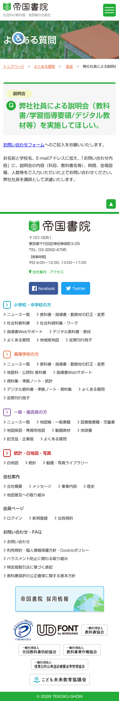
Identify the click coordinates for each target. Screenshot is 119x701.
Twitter (78, 288)
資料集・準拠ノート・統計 (30, 381)
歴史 (69, 66)
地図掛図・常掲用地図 (26, 430)
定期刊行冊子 (80, 340)
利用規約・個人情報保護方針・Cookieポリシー (48, 550)
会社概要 (14, 486)
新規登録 (40, 518)
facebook (46, 288)
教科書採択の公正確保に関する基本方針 (41, 576)
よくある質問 (44, 66)
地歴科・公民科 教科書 (26, 372)
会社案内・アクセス (48, 272)
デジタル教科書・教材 (72, 331)
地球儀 (86, 430)
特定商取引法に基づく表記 (30, 567)
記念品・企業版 (20, 439)
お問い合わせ (18, 541)
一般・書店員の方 (30, 412)
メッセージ (41, 486)
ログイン (14, 518)
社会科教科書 (18, 323)
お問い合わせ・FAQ (22, 532)
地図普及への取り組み (26, 495)
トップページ (13, 66)
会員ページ (13, 509)
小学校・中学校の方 (32, 305)
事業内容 (69, 486)
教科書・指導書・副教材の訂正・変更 (72, 314)
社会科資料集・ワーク (59, 323)
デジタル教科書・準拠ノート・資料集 (39, 389)
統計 (32, 463)
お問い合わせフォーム (23, 145)
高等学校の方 (26, 354)
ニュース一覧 (18, 314)
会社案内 (11, 477)
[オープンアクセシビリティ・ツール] (18, 38)
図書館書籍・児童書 (98, 422)
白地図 (12, 463)
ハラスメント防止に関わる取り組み (37, 558)
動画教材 (62, 430)
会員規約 (65, 518)
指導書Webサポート (25, 331)
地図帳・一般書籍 (55, 422)
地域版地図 (49, 340)
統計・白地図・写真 (32, 453)
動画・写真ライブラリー (67, 463)
